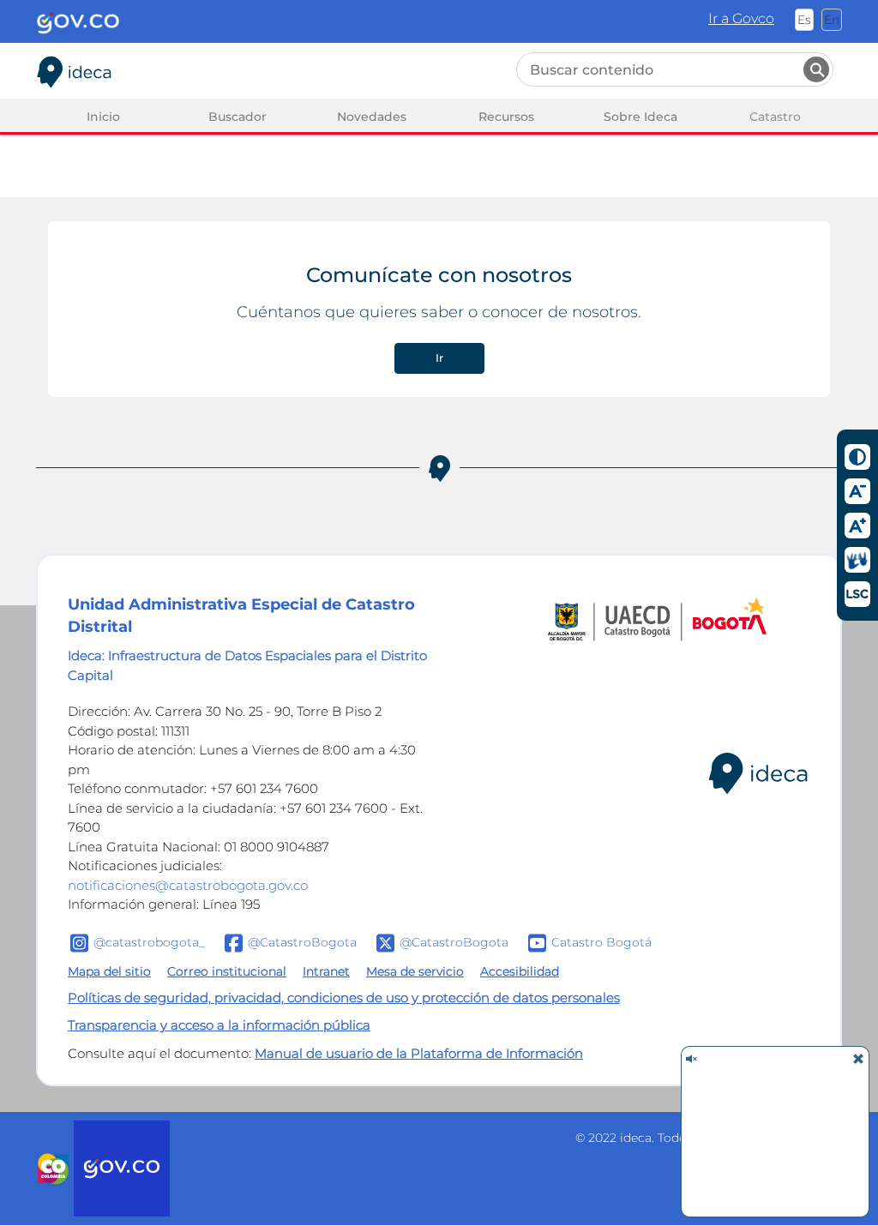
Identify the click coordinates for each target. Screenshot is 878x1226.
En (831, 19)
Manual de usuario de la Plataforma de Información (419, 1053)
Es (804, 19)
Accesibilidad (519, 971)
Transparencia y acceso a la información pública (219, 1025)
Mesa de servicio (415, 971)
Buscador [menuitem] (237, 116)
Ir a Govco (741, 18)
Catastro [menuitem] (775, 116)
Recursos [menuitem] (506, 116)
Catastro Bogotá (601, 941)
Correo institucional (226, 971)
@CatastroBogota (302, 941)
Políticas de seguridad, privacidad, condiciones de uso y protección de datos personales (344, 997)
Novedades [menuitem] (371, 116)
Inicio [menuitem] (103, 116)
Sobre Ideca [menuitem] (640, 116)
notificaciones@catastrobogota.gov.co (188, 885)
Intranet (326, 971)
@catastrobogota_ (149, 941)
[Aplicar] (816, 69)
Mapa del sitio (109, 971)
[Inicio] (74, 68)
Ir (439, 358)
